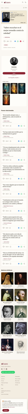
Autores (3, 379)
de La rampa (5, 224)
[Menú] (2, 2)
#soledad (5, 47)
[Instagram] (4, 369)
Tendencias (17, 383)
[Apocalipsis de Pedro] (6, 99)
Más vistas (17, 381)
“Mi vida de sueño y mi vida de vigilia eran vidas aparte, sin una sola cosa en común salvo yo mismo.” (13, 236)
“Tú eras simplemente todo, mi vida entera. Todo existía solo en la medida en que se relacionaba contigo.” (14, 149)
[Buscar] (22, 2)
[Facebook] (2, 369)
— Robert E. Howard (7, 259)
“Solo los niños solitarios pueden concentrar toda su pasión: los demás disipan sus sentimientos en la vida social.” (13, 168)
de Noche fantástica (6, 190)
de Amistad (5, 207)
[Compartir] (23, 41)
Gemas (16, 385)
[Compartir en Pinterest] (20, 41)
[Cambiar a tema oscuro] (25, 2)
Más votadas (17, 379)
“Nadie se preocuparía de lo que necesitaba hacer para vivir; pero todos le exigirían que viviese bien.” (13, 218)
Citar (26, 7)
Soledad (5, 45)
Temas (2, 381)
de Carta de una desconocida (8, 137)
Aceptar (5, 410)
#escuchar (13, 47)
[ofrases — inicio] (8, 2)
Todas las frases (4, 383)
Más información (11, 407)
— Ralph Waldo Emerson (8, 206)
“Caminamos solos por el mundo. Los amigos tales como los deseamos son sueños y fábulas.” (13, 201)
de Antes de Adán (6, 243)
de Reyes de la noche (6, 260)
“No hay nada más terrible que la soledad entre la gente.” (13, 133)
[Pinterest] (6, 369)
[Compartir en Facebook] (15, 41)
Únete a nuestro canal (9, 372)
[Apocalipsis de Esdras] (21, 88)
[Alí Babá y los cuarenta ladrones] (14, 88)
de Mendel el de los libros (7, 122)
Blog (2, 385)
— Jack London (6, 242)
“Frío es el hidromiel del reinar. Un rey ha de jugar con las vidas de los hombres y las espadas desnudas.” (13, 254)
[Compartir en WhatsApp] (18, 41)
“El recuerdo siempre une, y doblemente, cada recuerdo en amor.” (12, 116)
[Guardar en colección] (11, 41)
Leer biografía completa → (14, 77)
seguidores (14, 75)
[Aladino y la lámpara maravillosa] (6, 88)
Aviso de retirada (4, 394)
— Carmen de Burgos (7, 223)
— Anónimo (7, 37)
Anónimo (7, 8)
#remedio (9, 47)
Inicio (2, 8)
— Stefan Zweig (6, 121)
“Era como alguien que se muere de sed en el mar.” (13, 185)
